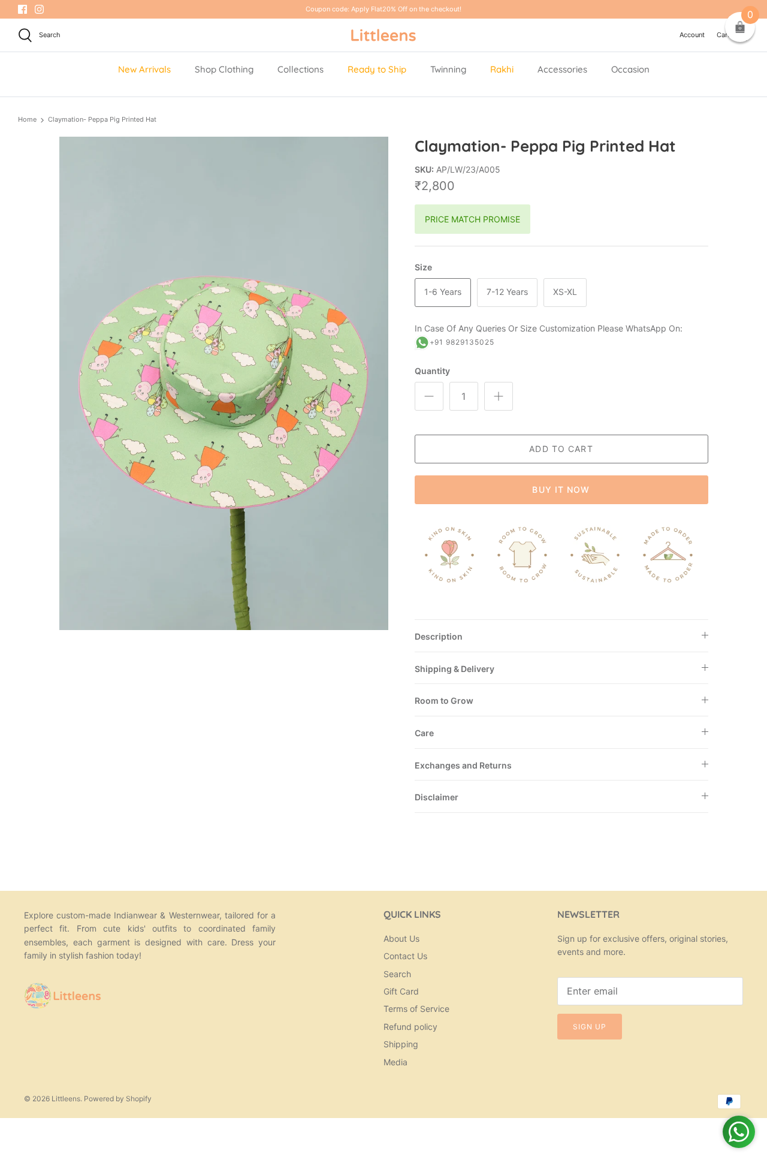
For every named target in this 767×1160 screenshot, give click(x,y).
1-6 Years (442, 292)
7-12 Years (507, 292)
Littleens (66, 1098)
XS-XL (565, 292)
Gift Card (401, 991)
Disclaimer (436, 797)
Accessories (562, 69)
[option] (223, 384)
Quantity (432, 371)
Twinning (448, 69)
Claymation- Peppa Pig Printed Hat (102, 119)
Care (424, 733)
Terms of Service (416, 1009)
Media (395, 1062)
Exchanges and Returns (463, 765)
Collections (300, 69)
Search (397, 974)
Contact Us (405, 956)
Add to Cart (561, 449)
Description (439, 636)
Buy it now (561, 489)
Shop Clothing (224, 69)
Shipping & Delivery (454, 669)
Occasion (630, 69)
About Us (401, 938)
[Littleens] (383, 35)
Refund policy (410, 1027)
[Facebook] (22, 9)
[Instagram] (39, 9)
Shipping (401, 1044)
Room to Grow (444, 700)
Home (27, 119)
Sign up (589, 1026)
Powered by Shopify (118, 1098)
